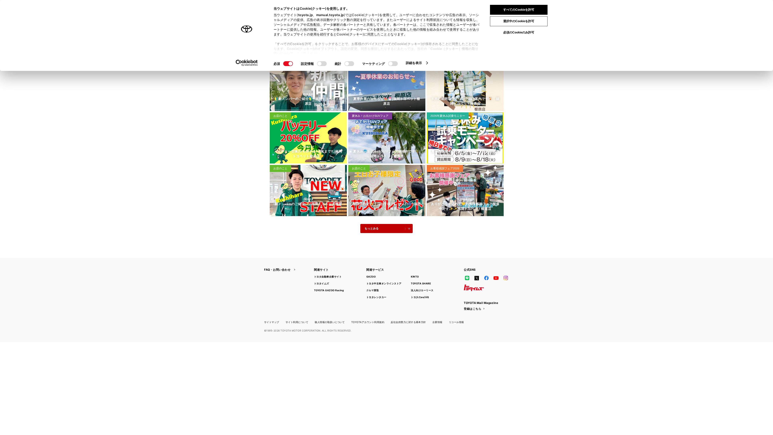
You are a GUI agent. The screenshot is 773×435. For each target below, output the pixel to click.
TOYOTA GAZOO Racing (329, 290)
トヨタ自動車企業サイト (328, 276)
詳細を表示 (414, 63)
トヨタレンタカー (376, 297)
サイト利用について (297, 322)
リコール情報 (456, 322)
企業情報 (437, 322)
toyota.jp (305, 15)
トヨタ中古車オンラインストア (384, 283)
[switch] (322, 63)
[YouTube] (496, 278)
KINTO (415, 276)
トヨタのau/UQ (420, 297)
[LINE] (467, 278)
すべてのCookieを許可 (518, 9)
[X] (476, 278)
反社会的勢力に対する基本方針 (408, 322)
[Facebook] (486, 278)
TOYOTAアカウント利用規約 (367, 322)
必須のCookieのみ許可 (518, 32)
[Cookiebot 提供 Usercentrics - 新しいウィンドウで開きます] (246, 63)
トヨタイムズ (321, 283)
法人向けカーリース (422, 290)
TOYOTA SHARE (421, 283)
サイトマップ (271, 322)
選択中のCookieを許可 (518, 21)
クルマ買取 (372, 290)
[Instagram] (505, 278)
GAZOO (371, 276)
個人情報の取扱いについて (330, 322)
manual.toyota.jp (330, 15)
